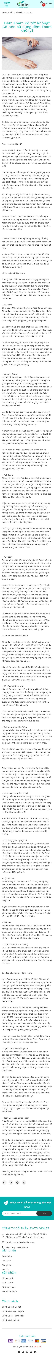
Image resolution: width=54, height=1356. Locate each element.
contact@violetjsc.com (23, 1242)
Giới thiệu (6, 1260)
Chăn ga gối (7, 1278)
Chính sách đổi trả (10, 1320)
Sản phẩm (6, 1265)
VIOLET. (38, 1346)
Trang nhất (7, 12)
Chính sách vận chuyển (13, 1311)
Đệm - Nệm (7, 1283)
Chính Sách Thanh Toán (13, 1316)
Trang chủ (7, 1256)
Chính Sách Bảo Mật (11, 1307)
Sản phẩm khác (9, 1291)
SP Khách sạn (8, 1287)
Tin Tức (5, 1269)
